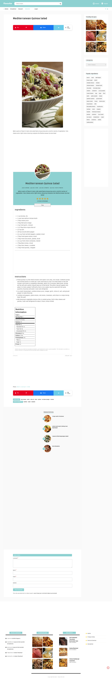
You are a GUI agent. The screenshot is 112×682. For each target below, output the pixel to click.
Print (42, 205)
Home (6, 9)
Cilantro (88, 90)
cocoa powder (102, 90)
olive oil (32, 399)
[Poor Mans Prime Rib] (91, 36)
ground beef (99, 98)
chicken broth (99, 85)
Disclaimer (90, 644)
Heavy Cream (90, 101)
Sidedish (27, 9)
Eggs (100, 93)
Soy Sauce (89, 117)
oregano (99, 109)
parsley (88, 114)
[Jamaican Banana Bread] (91, 25)
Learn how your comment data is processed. (45, 593)
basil (93, 77)
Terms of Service (91, 640)
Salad (29, 401)
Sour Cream (100, 114)
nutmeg (88, 109)
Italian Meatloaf (18, 652)
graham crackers (90, 98)
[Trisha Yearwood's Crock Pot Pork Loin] (91, 47)
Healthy (25, 401)
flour (104, 93)
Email (14, 576)
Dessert (20, 9)
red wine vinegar (46, 399)
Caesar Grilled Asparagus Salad (60, 436)
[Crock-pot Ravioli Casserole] (101, 47)
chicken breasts (90, 85)
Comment (15, 558)
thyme (88, 119)
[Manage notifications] (108, 667)
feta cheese (23, 399)
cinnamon (94, 90)
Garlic (28, 399)
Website (14, 582)
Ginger (100, 96)
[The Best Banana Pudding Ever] (101, 36)
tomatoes (94, 119)
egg (96, 93)
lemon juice (102, 101)
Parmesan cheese (96, 111)
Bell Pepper (98, 77)
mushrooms (100, 106)
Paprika (88, 111)
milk (95, 104)
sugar (102, 117)
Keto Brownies (56, 446)
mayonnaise (89, 104)
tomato (52, 399)
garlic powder (94, 96)
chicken (97, 83)
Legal (36, 9)
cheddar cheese (90, 83)
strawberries (96, 117)
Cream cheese (90, 93)
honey (96, 101)
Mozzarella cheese (91, 106)
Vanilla (99, 119)
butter (95, 80)
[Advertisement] (42, 45)
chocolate (89, 88)
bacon (88, 77)
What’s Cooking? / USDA (23, 387)
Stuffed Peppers (16, 638)
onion (36, 399)
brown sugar (89, 80)
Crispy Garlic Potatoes (58, 416)
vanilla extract (90, 122)
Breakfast (13, 9)
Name (14, 570)
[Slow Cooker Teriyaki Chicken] (101, 25)
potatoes (94, 114)
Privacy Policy (91, 637)
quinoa (39, 399)
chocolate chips (96, 88)
